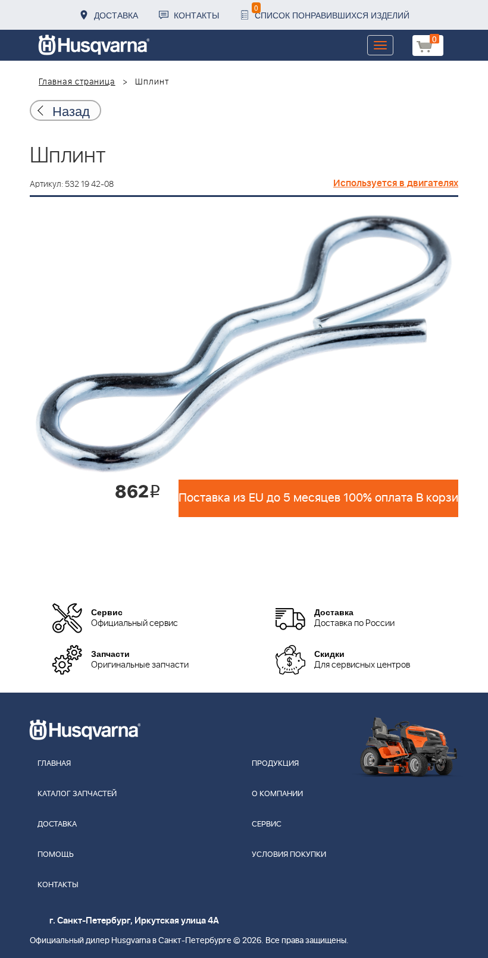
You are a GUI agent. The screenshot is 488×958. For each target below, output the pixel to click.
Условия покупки (289, 854)
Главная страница (77, 82)
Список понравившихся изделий (331, 11)
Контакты (196, 15)
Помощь (55, 854)
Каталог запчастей (77, 794)
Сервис (266, 824)
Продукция (275, 763)
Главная (54, 763)
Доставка (116, 15)
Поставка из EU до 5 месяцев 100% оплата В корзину (318, 498)
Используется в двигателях (395, 183)
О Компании (277, 794)
